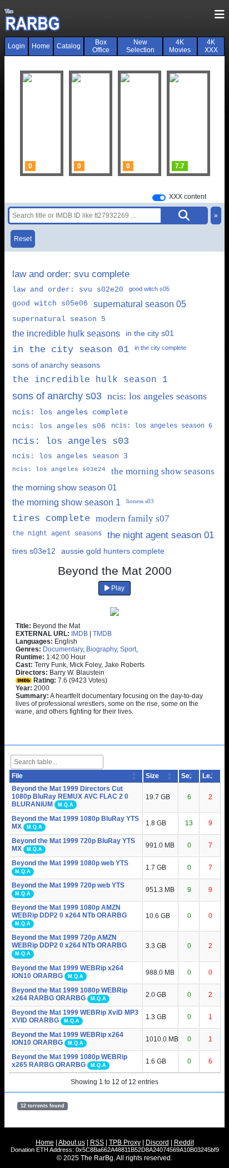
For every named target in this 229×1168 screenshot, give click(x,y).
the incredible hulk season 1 (90, 380)
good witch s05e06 (50, 303)
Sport (128, 649)
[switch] (159, 197)
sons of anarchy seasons (56, 364)
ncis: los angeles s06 (59, 426)
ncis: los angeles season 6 (161, 426)
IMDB (79, 634)
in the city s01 (150, 333)
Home (41, 46)
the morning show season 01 (64, 487)
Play (117, 588)
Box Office (100, 46)
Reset (23, 239)
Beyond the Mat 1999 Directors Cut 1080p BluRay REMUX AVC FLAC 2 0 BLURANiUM (70, 796)
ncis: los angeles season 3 (70, 456)
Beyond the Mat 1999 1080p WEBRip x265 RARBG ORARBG (69, 1061)
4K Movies (180, 46)
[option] (90, 123)
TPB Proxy (125, 1142)
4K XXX (211, 46)
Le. (207, 776)
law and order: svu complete (71, 274)
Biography (101, 649)
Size (152, 776)
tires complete (51, 518)
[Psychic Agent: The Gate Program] (90, 123)
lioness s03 (140, 501)
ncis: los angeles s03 (70, 441)
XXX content (187, 196)
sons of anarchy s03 (57, 396)
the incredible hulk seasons (66, 333)
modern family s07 (133, 518)
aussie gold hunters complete (113, 551)
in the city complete (160, 347)
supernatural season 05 (139, 304)
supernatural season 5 (59, 319)
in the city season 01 (70, 349)
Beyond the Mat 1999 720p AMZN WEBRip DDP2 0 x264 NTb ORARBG (69, 941)
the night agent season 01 (160, 535)
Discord (157, 1142)
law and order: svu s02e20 (67, 289)
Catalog (69, 46)
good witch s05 (149, 288)
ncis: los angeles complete (70, 412)
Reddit (184, 1142)
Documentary (63, 649)
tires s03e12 (34, 551)
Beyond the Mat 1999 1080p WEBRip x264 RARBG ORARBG (69, 994)
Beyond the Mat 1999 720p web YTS (68, 885)
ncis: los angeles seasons (157, 396)
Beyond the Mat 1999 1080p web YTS (70, 863)
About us (71, 1142)
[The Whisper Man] (139, 123)
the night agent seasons (57, 534)
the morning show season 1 (66, 502)
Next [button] (195, 123)
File (17, 776)
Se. (186, 776)
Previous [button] (34, 123)
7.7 (180, 166)
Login (16, 46)
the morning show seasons (163, 471)
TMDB (102, 634)
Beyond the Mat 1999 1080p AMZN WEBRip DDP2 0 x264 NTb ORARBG (69, 911)
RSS (97, 1142)
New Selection (140, 46)
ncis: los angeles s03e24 (59, 469)
